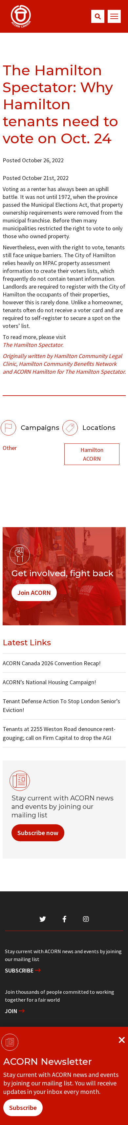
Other (10, 448)
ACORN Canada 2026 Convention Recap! (52, 663)
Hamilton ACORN (91, 454)
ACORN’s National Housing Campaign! (49, 682)
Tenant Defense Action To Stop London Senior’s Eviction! (61, 705)
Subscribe (20, 970)
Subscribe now (37, 833)
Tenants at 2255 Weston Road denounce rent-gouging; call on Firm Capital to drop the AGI (59, 733)
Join (12, 1011)
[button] (97, 16)
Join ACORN (34, 592)
